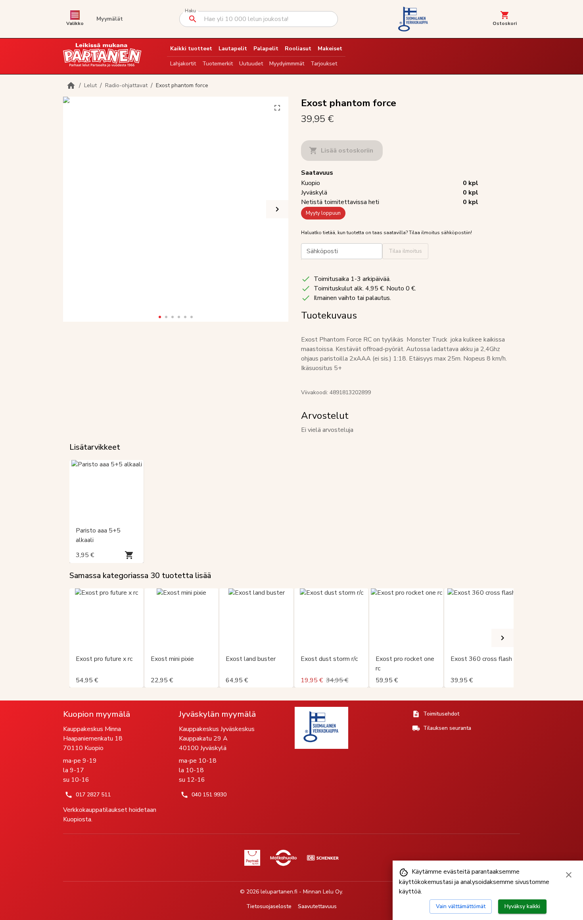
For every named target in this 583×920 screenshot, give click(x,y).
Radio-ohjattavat (126, 85)
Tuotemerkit (217, 63)
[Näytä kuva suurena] (277, 108)
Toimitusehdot (441, 714)
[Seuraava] (277, 209)
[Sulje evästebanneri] (569, 875)
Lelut (90, 85)
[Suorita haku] (193, 19)
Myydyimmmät (286, 63)
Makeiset (330, 48)
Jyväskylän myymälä (217, 714)
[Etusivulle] (71, 85)
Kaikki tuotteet (191, 48)
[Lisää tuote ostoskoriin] (129, 555)
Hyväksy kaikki (522, 906)
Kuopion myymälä (96, 714)
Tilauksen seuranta (447, 728)
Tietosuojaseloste (269, 906)
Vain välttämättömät (460, 906)
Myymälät (109, 19)
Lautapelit (233, 48)
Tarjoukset (324, 63)
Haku (190, 11)
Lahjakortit (183, 63)
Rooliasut (298, 48)
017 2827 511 (93, 794)
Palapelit (265, 48)
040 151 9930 (209, 794)
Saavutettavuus (317, 906)
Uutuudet (251, 63)
